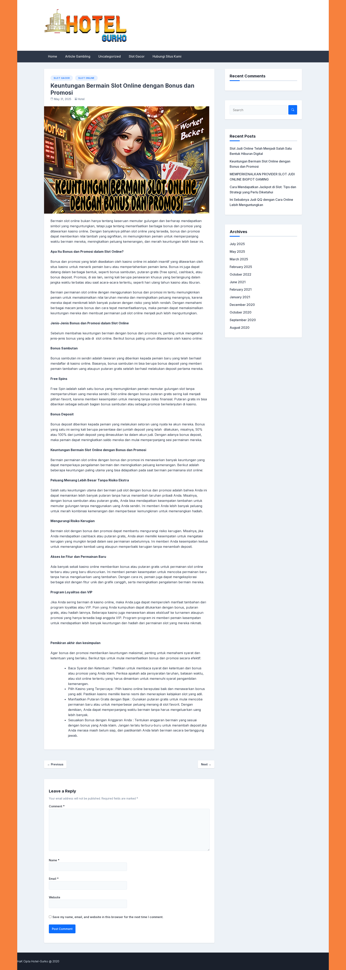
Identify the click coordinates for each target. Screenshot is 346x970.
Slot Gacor (137, 56)
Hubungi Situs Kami (167, 56)
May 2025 (237, 252)
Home (52, 56)
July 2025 (237, 244)
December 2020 (242, 305)
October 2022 (240, 274)
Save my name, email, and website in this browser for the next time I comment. (107, 917)
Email (54, 878)
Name (54, 860)
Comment (57, 806)
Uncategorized (109, 56)
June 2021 (237, 282)
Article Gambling (77, 56)
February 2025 (241, 267)
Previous (55, 764)
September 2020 (243, 320)
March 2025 (239, 259)
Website (54, 897)
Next (206, 764)
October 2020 (240, 312)
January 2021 (240, 297)
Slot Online (86, 78)
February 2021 (240, 289)
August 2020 (239, 328)
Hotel (81, 99)
